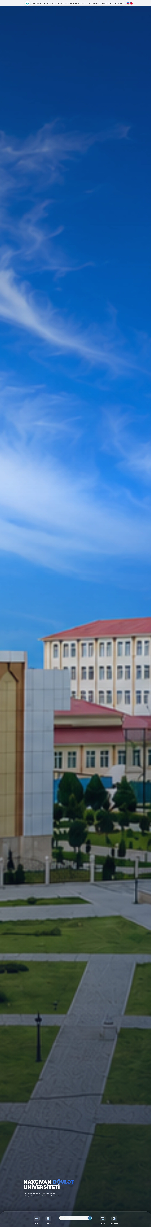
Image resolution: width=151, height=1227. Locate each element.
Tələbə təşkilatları (107, 3)
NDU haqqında (37, 3)
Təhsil (82, 3)
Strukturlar (59, 3)
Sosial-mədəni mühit (93, 3)
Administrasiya (48, 3)
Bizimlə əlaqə (118, 3)
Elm (66, 3)
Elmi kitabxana (74, 3)
